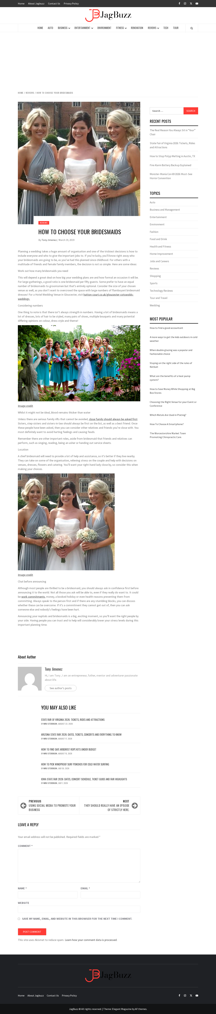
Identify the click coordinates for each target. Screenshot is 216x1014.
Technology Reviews (161, 290)
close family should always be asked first (113, 419)
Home (21, 3)
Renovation (137, 28)
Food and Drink (158, 239)
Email (85, 888)
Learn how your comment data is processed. (91, 940)
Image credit (25, 406)
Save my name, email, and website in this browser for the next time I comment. (77, 918)
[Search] (192, 28)
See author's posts (61, 688)
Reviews (152, 28)
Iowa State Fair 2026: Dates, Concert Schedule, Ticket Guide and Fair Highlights (84, 779)
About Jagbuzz (36, 3)
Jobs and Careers (159, 261)
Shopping (155, 276)
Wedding (155, 305)
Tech (165, 28)
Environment (104, 28)
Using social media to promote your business (52, 805)
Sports (153, 283)
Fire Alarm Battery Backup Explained (170, 165)
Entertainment (82, 28)
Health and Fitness (160, 246)
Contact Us (54, 3)
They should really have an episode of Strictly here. (106, 805)
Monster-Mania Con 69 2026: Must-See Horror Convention (171, 176)
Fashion (154, 232)
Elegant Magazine (122, 1009)
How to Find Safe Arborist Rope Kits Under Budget (68, 749)
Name (22, 888)
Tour (176, 28)
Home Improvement (161, 254)
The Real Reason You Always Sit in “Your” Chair (172, 132)
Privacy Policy (71, 3)
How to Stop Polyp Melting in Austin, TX (172, 156)
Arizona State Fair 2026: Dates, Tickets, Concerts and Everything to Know (81, 734)
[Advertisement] (108, 58)
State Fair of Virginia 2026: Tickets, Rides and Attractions (73, 720)
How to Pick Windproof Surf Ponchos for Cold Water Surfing (75, 764)
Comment (25, 846)
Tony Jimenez (49, 239)
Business (62, 28)
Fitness (120, 28)
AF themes (141, 1009)
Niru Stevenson (50, 723)
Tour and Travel (158, 298)
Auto (50, 28)
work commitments (33, 596)
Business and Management (165, 209)
